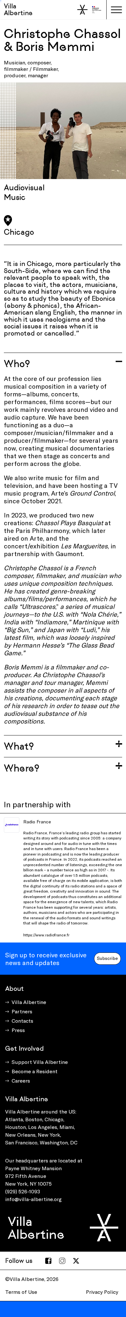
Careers (21, 1080)
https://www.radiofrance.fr (46, 935)
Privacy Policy (102, 1292)
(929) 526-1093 (22, 1191)
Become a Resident (35, 1071)
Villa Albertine (18, 9)
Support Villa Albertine (40, 1062)
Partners (22, 1011)
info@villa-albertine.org (33, 1199)
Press (18, 1030)
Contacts (22, 1021)
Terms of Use (21, 1292)
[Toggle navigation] (116, 9)
